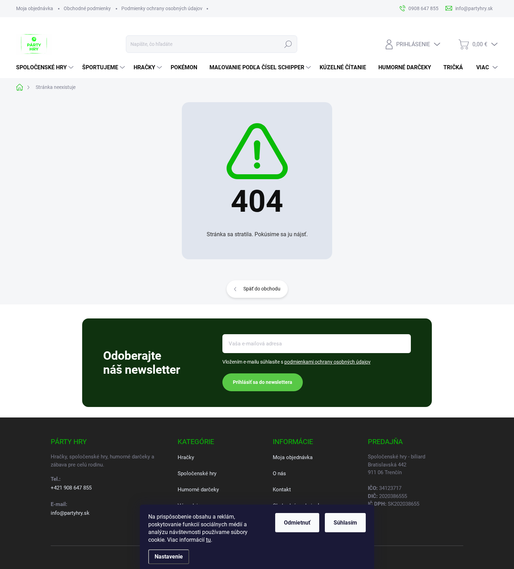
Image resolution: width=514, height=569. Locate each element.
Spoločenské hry (197, 473)
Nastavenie (169, 556)
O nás (279, 473)
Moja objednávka (34, 8)
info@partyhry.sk (70, 513)
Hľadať (288, 44)
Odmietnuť (297, 522)
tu (208, 539)
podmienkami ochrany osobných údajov (327, 362)
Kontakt (282, 489)
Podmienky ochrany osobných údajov (161, 8)
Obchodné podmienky (87, 8)
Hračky (186, 457)
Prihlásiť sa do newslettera (262, 382)
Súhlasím (345, 522)
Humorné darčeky (198, 489)
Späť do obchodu (261, 288)
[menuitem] (45, 67)
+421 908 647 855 (71, 488)
